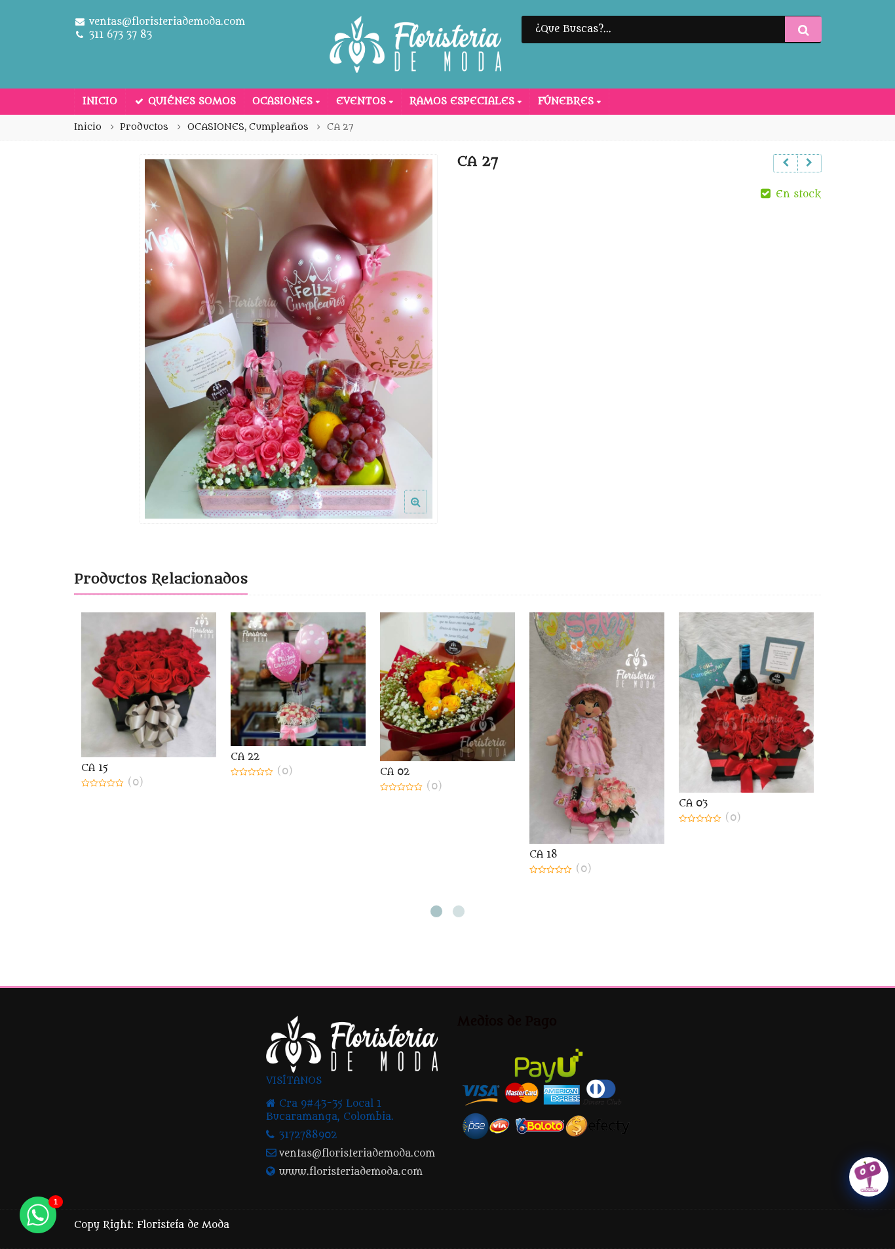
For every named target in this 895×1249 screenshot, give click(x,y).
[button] (426, 512)
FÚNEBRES (567, 101)
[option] (288, 339)
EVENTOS (362, 101)
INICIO (100, 101)
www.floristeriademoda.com (351, 1172)
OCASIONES (284, 101)
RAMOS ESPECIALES (463, 101)
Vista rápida (155, 768)
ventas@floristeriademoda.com (357, 1153)
